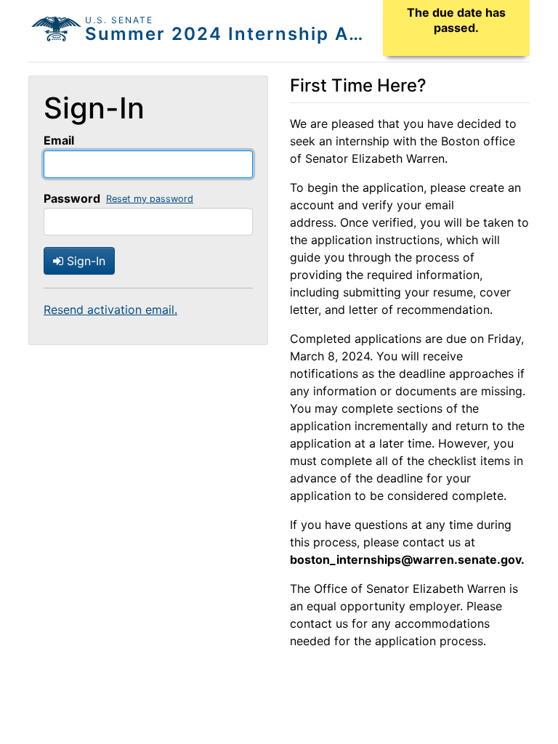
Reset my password (149, 198)
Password (72, 198)
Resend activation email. (110, 309)
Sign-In (84, 261)
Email (59, 140)
